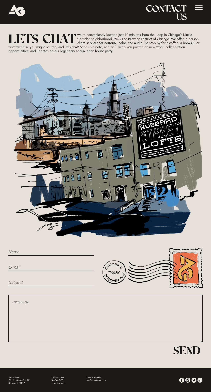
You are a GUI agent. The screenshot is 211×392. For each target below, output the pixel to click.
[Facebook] (181, 380)
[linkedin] (200, 380)
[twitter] (193, 380)
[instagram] (187, 380)
